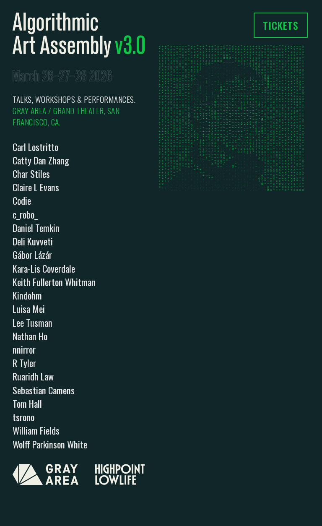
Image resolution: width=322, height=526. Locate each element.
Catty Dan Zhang (41, 160)
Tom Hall (27, 403)
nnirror (24, 349)
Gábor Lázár (32, 254)
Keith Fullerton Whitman (54, 282)
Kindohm (27, 295)
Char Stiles (31, 173)
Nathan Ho (30, 336)
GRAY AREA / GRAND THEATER (58, 110)
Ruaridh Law (33, 376)
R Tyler (24, 363)
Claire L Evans (36, 187)
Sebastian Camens (44, 390)
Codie (22, 200)
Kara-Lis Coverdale (44, 268)
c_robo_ (25, 214)
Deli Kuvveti (33, 241)
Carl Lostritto (35, 147)
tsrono (23, 417)
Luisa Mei (29, 308)
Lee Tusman (32, 322)
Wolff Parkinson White (50, 444)
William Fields (36, 430)
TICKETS (281, 25)
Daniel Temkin (36, 227)
